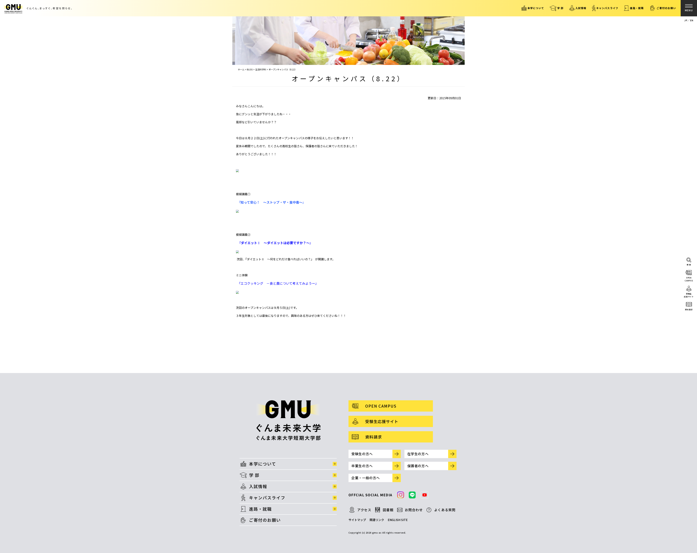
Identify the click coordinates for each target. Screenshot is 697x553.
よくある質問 (445, 509)
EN (691, 20)
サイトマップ (357, 520)
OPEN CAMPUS (380, 406)
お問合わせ (414, 509)
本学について (535, 8)
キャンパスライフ (607, 8)
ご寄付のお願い (666, 8)
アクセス (364, 509)
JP (685, 20)
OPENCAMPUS (689, 279)
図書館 (388, 509)
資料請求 (689, 309)
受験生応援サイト (689, 295)
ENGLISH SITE (398, 520)
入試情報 (580, 8)
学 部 (560, 8)
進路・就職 (637, 8)
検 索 (689, 264)
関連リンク (377, 520)
